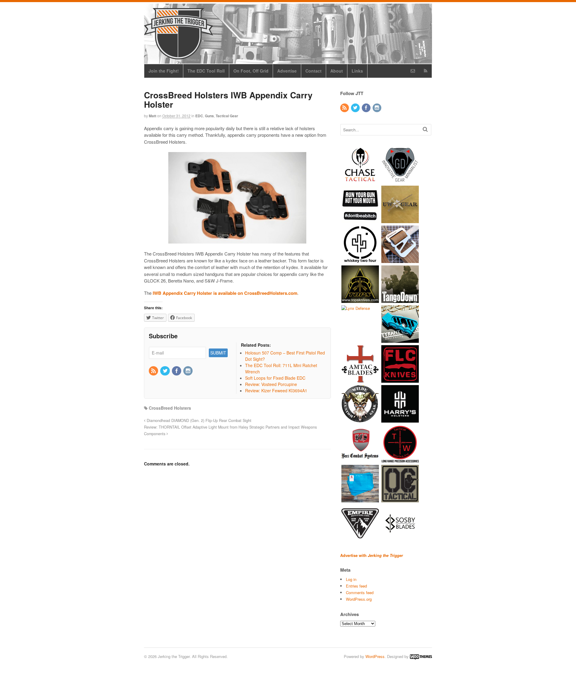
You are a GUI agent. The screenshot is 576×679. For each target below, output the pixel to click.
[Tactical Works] (400, 459)
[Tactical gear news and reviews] (178, 56)
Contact (313, 71)
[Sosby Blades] (400, 539)
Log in (351, 579)
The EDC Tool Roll (206, 71)
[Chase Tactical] (360, 180)
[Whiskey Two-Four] (360, 260)
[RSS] (154, 371)
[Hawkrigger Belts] (400, 260)
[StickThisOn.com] (360, 220)
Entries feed (356, 586)
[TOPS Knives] (360, 300)
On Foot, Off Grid (250, 71)
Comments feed (360, 592)
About (336, 71)
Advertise (287, 71)
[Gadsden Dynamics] (400, 180)
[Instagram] (188, 371)
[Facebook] (177, 371)
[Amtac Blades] (360, 379)
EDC (199, 115)
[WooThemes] (421, 656)
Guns (209, 115)
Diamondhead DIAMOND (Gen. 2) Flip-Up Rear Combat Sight (198, 420)
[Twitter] (165, 371)
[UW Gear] (400, 220)
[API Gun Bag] (360, 499)
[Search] (425, 129)
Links (357, 71)
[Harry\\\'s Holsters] (400, 419)
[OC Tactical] (400, 499)
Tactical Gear (227, 115)
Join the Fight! (163, 71)
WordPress (375, 656)
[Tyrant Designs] (400, 339)
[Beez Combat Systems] (360, 459)
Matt (152, 115)
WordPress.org (359, 599)
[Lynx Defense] (355, 308)
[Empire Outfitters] (360, 539)
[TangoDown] (400, 300)
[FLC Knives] (400, 379)
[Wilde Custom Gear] (360, 419)
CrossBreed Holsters (170, 408)
